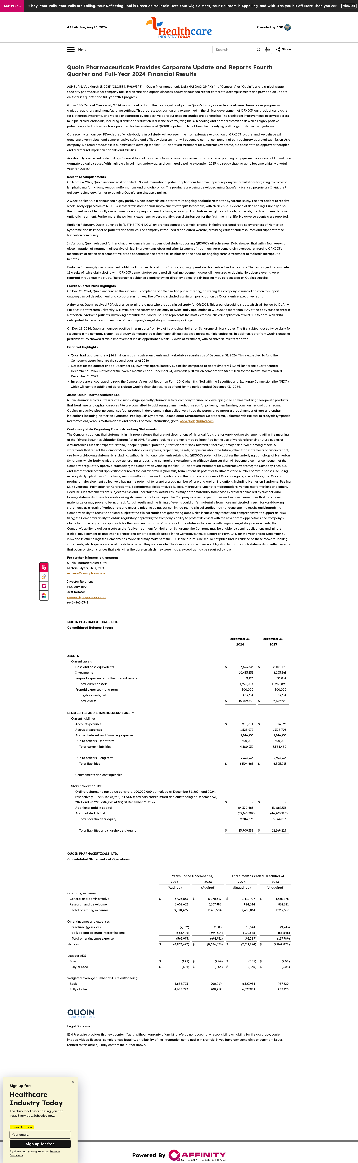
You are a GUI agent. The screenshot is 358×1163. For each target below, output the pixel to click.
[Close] (73, 1082)
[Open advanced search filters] (267, 49)
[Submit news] (44, 567)
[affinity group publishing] (44, 586)
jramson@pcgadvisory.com (86, 597)
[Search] (258, 49)
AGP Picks (12, 6)
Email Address (22, 1127)
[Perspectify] (44, 577)
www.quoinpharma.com (196, 421)
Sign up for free (40, 1144)
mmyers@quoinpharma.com (87, 573)
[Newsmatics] (44, 595)
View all (349, 6)
